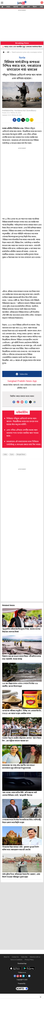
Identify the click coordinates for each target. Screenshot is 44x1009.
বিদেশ (35, 7)
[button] (14, 120)
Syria (11, 454)
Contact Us (15, 957)
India (5, 454)
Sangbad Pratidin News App (22, 381)
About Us (6, 957)
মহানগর (15, 7)
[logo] (22, 3)
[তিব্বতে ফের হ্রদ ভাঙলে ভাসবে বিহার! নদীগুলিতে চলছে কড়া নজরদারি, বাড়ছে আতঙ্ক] (22, 645)
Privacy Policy (29, 960)
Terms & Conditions (16, 960)
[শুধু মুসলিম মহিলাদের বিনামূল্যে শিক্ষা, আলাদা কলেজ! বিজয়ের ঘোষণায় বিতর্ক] (22, 617)
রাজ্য (22, 7)
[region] (22, 25)
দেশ (28, 7)
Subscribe (24, 957)
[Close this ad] (40, 996)
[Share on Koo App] (32, 121)
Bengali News (21, 454)
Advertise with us (35, 957)
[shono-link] (42, 3)
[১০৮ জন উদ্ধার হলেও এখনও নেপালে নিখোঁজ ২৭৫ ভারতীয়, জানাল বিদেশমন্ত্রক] (22, 672)
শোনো (8, 7)
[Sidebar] (2, 3)
